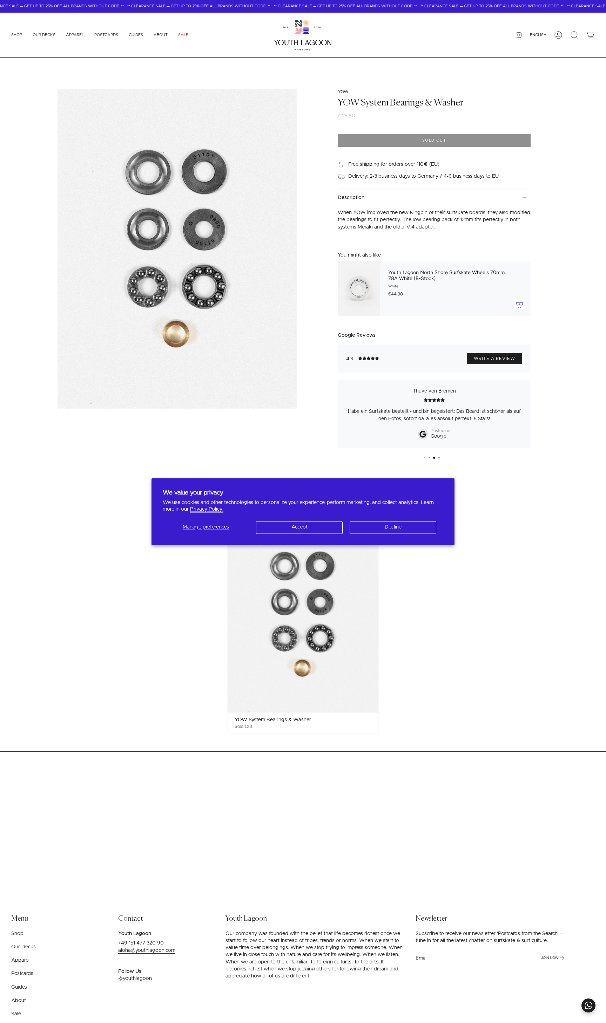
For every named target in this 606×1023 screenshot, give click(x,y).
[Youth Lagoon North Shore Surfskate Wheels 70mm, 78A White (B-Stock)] (359, 288)
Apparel (20, 960)
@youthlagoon (135, 978)
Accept (299, 527)
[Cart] (591, 35)
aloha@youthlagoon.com (146, 950)
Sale (16, 1013)
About (18, 1000)
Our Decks (23, 946)
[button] (16, 35)
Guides (19, 987)
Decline (393, 527)
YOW (343, 92)
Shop (17, 933)
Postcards (22, 973)
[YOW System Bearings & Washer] (303, 614)
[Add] (519, 304)
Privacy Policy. (206, 509)
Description (351, 197)
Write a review (494, 358)
